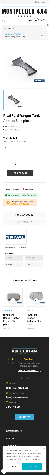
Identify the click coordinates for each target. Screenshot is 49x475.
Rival (12, 126)
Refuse (13, 466)
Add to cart (20, 173)
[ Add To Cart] (13, 301)
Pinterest (29, 189)
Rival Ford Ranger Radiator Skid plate (34, 319)
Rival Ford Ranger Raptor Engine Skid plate (11, 319)
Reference (9, 247)
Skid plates (7, 328)
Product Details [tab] (24, 215)
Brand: (6, 126)
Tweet (17, 189)
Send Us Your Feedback (28, 370)
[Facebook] (21, 378)
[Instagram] (27, 378)
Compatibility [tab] (24, 222)
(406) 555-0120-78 (17, 387)
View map (26, 417)
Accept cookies (32, 466)
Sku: (5, 130)
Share (7, 189)
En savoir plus (35, 459)
